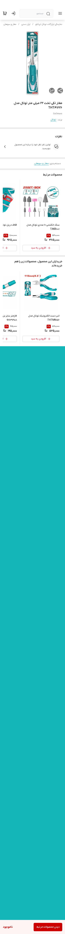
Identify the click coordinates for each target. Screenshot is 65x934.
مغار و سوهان (9, 24)
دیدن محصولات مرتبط (47, 927)
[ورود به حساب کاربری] (14, 13)
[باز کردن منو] (59, 13)
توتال (53, 119)
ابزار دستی (25, 24)
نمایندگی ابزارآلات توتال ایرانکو (48, 24)
